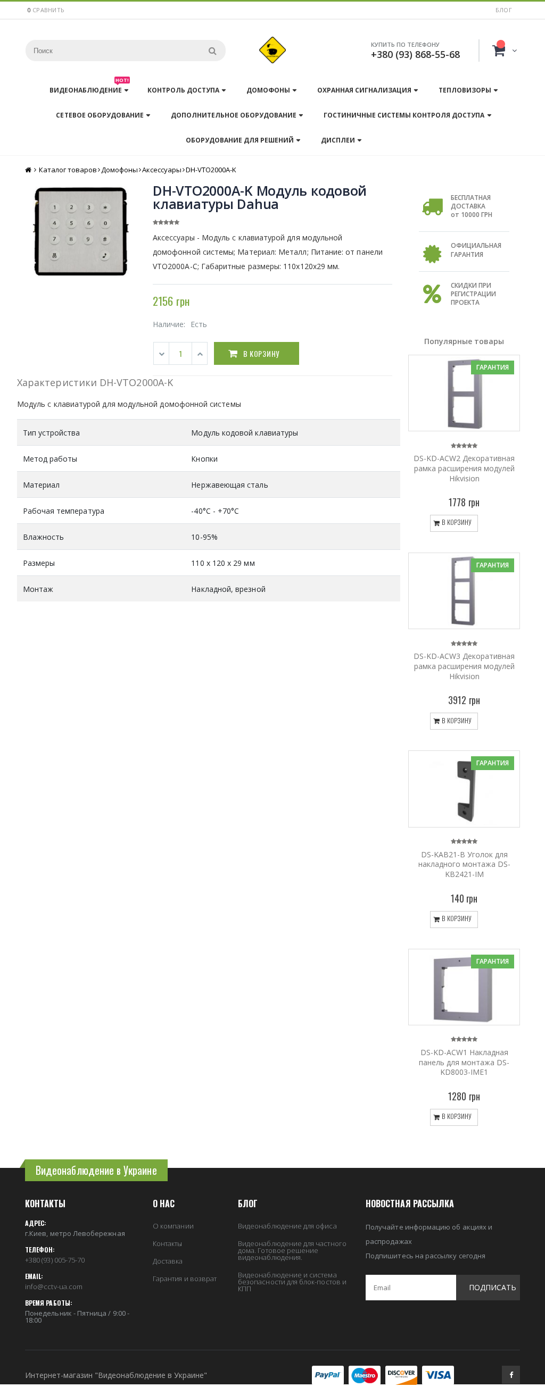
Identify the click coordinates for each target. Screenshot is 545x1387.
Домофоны (268, 90)
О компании (173, 1226)
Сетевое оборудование (99, 115)
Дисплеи (338, 140)
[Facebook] (511, 1375)
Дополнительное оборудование (233, 115)
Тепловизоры (465, 90)
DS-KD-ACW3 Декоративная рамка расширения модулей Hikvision (464, 666)
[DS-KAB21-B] (464, 789)
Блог (504, 10)
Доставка (168, 1261)
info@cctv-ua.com (53, 1286)
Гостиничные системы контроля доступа (404, 115)
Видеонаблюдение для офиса (287, 1226)
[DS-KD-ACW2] (464, 393)
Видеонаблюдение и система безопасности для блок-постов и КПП (292, 1281)
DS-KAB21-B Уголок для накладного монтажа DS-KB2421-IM (464, 864)
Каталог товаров (68, 169)
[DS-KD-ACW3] (464, 591)
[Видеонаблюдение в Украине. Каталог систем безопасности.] (272, 50)
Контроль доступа (183, 90)
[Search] (212, 50)
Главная (29, 169)
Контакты (168, 1243)
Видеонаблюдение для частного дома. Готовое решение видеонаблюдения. (292, 1250)
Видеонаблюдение (89, 87)
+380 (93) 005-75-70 (55, 1260)
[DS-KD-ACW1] (464, 987)
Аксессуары (161, 169)
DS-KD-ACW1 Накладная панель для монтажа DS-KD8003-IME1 (464, 1062)
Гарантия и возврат (185, 1278)
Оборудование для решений (240, 140)
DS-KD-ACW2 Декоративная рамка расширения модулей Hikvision (464, 468)
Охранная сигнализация (364, 90)
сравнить (48, 10)
